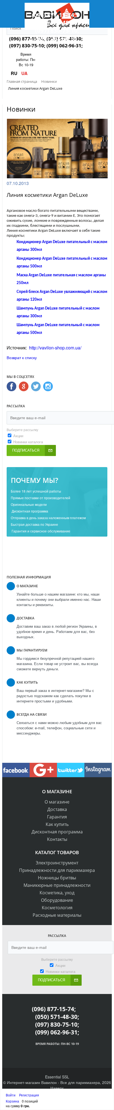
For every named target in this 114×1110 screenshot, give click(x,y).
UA (24, 73)
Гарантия (57, 817)
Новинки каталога (28, 441)
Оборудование (57, 900)
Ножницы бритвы (57, 878)
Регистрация (29, 1095)
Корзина (12, 1101)
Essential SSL (57, 1077)
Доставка (57, 809)
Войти (11, 1095)
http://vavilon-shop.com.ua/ (55, 347)
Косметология (57, 908)
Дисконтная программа (57, 832)
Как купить (57, 824)
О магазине (57, 802)
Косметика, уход (57, 893)
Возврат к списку (22, 357)
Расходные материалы (57, 915)
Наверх (57, 1088)
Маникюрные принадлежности (57, 885)
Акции (18, 435)
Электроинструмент (57, 863)
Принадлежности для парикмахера (57, 870)
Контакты (57, 839)
